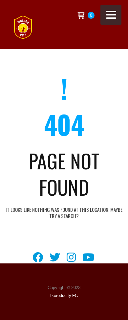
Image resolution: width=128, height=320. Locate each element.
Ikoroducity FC (64, 295)
